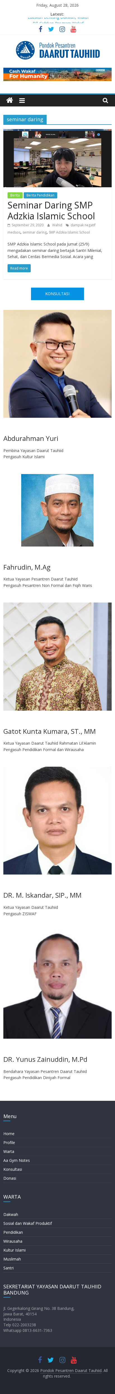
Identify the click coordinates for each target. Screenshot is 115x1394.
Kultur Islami (14, 1250)
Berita (15, 195)
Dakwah (10, 1214)
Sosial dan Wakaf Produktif (27, 1223)
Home (9, 1133)
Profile (9, 1142)
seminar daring (35, 232)
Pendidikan (13, 1232)
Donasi (9, 1178)
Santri (8, 1268)
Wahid (57, 225)
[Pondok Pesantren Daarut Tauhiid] (9, 100)
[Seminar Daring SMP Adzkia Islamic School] (57, 132)
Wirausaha (12, 1241)
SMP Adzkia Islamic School (69, 232)
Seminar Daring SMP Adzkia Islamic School (51, 210)
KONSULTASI (57, 293)
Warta (8, 1151)
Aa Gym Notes (16, 1160)
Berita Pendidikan (40, 195)
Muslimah (12, 1259)
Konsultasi (12, 1169)
